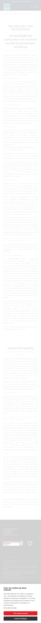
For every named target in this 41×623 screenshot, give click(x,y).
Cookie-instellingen (20, 618)
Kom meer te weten (10, 608)
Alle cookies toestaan (20, 613)
